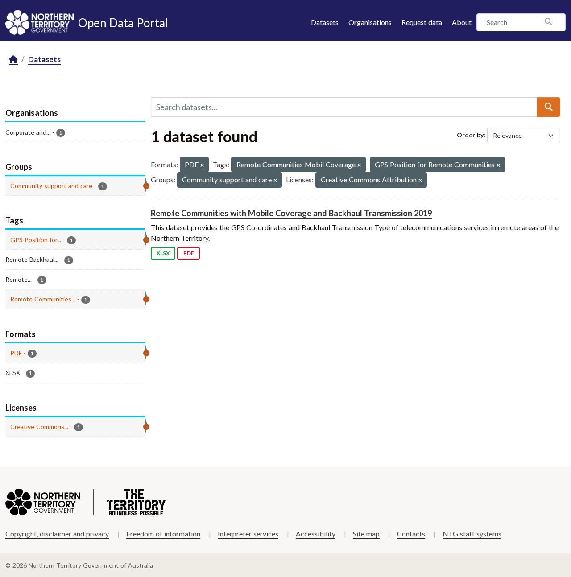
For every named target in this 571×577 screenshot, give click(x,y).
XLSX (163, 253)
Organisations (370, 22)
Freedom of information (163, 533)
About (462, 22)
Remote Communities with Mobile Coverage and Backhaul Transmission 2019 (291, 213)
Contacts (411, 533)
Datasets (325, 22)
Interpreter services (248, 533)
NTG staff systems (472, 533)
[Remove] (202, 165)
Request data (421, 22)
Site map (366, 533)
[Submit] (548, 107)
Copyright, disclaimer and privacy (57, 533)
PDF (188, 253)
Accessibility (315, 533)
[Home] (13, 59)
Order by (470, 135)
